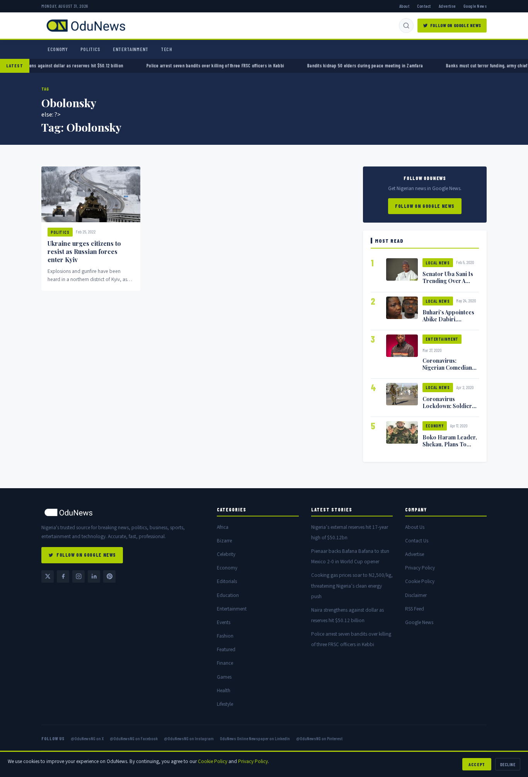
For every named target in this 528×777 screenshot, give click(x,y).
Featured (226, 649)
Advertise (447, 6)
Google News (475, 6)
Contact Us (416, 540)
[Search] (406, 25)
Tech (166, 49)
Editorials (227, 581)
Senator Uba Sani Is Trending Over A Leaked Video (447, 280)
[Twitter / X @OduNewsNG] (47, 576)
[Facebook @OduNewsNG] (63, 576)
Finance (225, 663)
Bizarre (224, 540)
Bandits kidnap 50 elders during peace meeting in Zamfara (346, 65)
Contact (424, 6)
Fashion (225, 636)
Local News (438, 262)
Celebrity (226, 554)
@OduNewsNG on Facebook (134, 738)
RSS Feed (414, 608)
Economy (58, 49)
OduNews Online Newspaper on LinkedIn (255, 738)
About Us (414, 527)
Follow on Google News (455, 25)
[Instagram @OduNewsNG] (78, 576)
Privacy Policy (420, 567)
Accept (476, 764)
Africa (222, 527)
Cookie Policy (419, 581)
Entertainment (130, 49)
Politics (90, 49)
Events (223, 622)
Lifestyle (225, 704)
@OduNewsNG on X (87, 738)
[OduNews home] (122, 512)
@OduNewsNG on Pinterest (319, 738)
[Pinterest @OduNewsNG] (109, 576)
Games (224, 677)
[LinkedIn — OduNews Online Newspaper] (94, 576)
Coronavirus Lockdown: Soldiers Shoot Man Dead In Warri (448, 409)
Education (228, 595)
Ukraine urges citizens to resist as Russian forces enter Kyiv (84, 251)
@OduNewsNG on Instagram (189, 738)
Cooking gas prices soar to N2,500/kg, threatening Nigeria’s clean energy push (352, 585)
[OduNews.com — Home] (85, 25)
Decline (507, 764)
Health (223, 690)
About (404, 6)
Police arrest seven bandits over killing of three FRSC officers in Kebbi (196, 65)
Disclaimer (416, 595)
